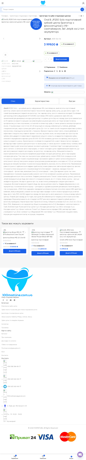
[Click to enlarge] (5, 55)
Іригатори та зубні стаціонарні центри (55, 16)
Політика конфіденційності (11, 348)
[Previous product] (79, 16)
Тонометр (5, 327)
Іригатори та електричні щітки (12, 313)
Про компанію (7, 337)
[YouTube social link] (10, 300)
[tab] (13, 101)
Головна (5, 16)
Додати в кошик (61, 59)
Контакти (5, 355)
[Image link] (17, 282)
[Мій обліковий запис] (83, 3)
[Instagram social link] (6, 300)
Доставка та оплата (9, 341)
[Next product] (83, 16)
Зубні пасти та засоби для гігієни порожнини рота (19, 309)
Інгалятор (5, 324)
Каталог (4, 334)
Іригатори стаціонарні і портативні (23, 16)
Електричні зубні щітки (9, 306)
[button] (14, 251)
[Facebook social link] (54, 71)
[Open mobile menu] (3, 3)
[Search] (82, 9)
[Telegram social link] (65, 71)
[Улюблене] (23, 232)
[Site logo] (43, 3)
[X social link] (57, 71)
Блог (3, 352)
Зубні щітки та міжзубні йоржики (13, 320)
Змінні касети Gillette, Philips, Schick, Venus (17, 317)
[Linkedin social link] (62, 71)
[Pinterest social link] (59, 71)
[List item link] (43, 391)
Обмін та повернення (9, 344)
